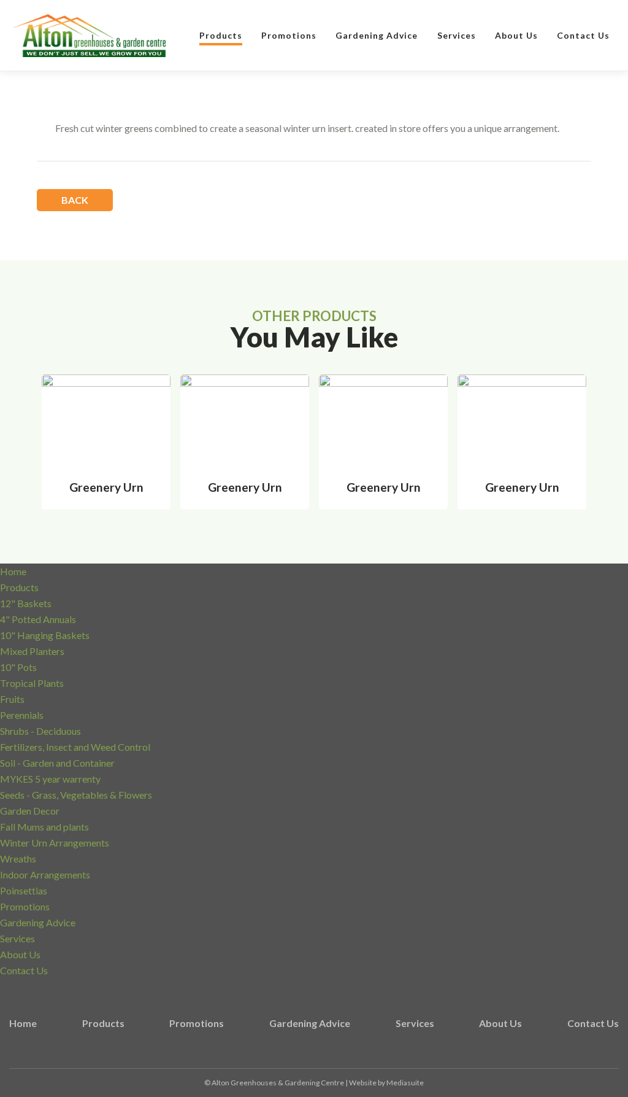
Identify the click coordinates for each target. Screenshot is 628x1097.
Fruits (12, 699)
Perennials (22, 715)
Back (74, 200)
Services (456, 35)
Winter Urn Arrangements (54, 842)
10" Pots (18, 667)
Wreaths (18, 858)
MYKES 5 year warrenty (50, 779)
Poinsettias (23, 890)
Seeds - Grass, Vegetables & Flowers (76, 794)
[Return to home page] (89, 36)
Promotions (288, 35)
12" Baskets (26, 603)
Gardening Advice (376, 35)
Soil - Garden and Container (57, 763)
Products (220, 35)
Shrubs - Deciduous (40, 731)
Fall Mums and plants (44, 826)
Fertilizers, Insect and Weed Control (75, 747)
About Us (516, 35)
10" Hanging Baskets (45, 635)
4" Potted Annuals (38, 619)
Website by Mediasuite (386, 1082)
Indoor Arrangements (45, 874)
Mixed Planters (32, 651)
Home (13, 571)
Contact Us (583, 35)
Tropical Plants (32, 683)
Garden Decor (29, 810)
